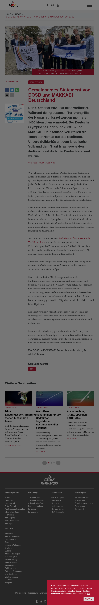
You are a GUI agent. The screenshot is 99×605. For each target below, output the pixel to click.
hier (88, 594)
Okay (87, 599)
